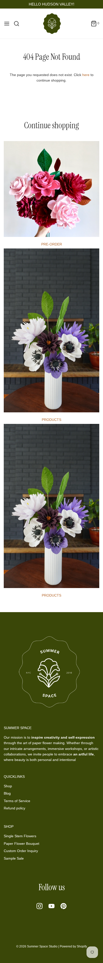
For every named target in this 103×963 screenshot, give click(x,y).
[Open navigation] (7, 23)
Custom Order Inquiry (21, 851)
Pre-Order (51, 244)
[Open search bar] (18, 23)
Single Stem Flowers (20, 836)
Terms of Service (17, 801)
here (86, 75)
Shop (8, 786)
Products (51, 420)
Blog (7, 793)
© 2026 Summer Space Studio (37, 946)
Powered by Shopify (73, 946)
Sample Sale (14, 858)
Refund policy (14, 808)
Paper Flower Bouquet (21, 844)
